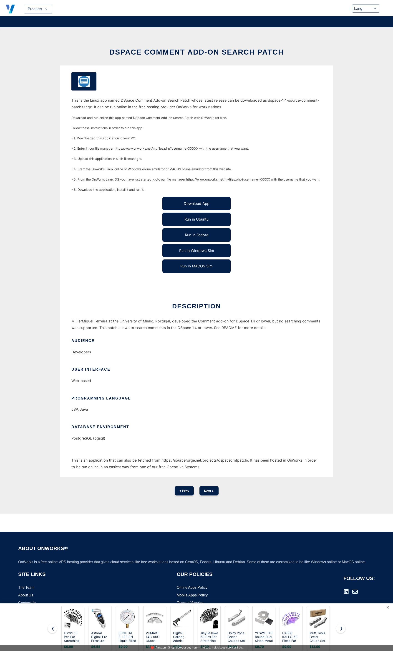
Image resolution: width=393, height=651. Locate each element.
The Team (26, 587)
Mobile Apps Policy (192, 595)
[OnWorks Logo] (10, 9)
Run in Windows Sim (196, 250)
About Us (25, 595)
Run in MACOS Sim (196, 266)
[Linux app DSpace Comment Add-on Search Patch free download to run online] (83, 81)
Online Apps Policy (192, 587)
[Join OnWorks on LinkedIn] (346, 591)
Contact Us (27, 603)
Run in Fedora (196, 235)
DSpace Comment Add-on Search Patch (196, 52)
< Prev (184, 491)
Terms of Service (190, 603)
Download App (196, 203)
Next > (209, 491)
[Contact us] (355, 591)
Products (35, 9)
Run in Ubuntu (196, 219)
